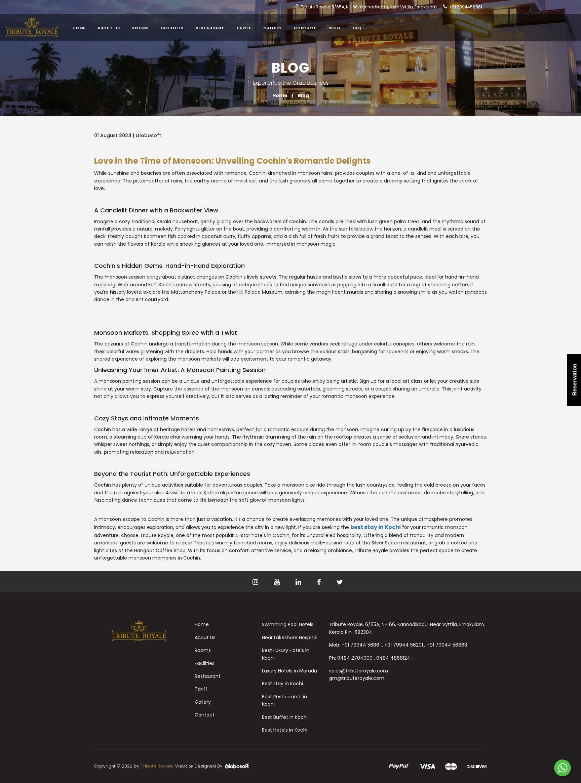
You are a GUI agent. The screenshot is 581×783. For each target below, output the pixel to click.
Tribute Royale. (157, 766)
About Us (109, 28)
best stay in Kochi (375, 527)
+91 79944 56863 (447, 645)
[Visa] (427, 766)
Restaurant (210, 28)
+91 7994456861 (465, 7)
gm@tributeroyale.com (356, 678)
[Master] (451, 766)
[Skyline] (139, 630)
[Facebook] (291, 582)
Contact (305, 28)
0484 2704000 (355, 658)
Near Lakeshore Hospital (289, 637)
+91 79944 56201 (403, 645)
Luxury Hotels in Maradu (289, 670)
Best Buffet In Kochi (285, 717)
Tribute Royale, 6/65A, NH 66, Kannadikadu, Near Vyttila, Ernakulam (369, 7)
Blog (334, 28)
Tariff (243, 28)
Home (79, 28)
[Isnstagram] (248, 582)
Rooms (140, 28)
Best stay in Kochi (282, 683)
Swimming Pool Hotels (287, 624)
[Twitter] (270, 582)
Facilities (172, 28)
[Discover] (477, 766)
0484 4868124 (393, 658)
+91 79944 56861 (361, 645)
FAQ (357, 28)
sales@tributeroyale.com (358, 670)
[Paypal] (399, 766)
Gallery (272, 28)
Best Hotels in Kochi (284, 730)
